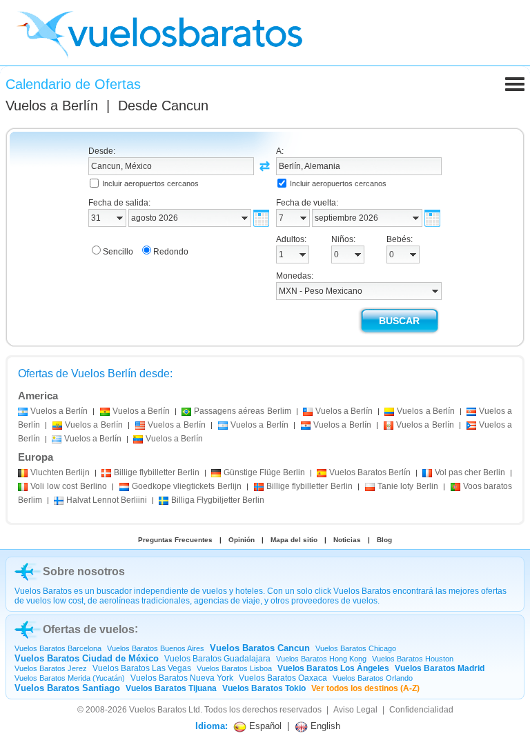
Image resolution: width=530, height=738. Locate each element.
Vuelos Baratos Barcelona (57, 648)
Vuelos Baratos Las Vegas (141, 668)
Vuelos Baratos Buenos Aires (155, 648)
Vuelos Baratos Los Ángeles (333, 668)
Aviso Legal (355, 710)
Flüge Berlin (264, 472)
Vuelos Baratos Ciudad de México (86, 658)
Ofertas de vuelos (89, 629)
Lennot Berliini (106, 500)
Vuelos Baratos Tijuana (171, 688)
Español (264, 726)
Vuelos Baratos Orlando (373, 678)
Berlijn (60, 472)
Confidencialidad (421, 710)
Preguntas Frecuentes (175, 539)
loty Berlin (407, 486)
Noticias (347, 539)
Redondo (170, 252)
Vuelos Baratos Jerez (50, 668)
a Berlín (59, 411)
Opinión (241, 539)
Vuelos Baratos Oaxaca (283, 678)
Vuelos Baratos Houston (412, 659)
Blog (384, 539)
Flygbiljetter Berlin (217, 500)
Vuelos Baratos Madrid (439, 668)
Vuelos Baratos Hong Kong (321, 659)
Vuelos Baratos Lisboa (234, 668)
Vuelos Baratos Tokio (264, 688)
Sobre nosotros (84, 571)
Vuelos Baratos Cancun (260, 648)
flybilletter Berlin (156, 472)
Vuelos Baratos (157, 710)
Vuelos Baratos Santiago (67, 688)
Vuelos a (52, 105)
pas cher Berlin (470, 472)
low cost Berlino (68, 486)
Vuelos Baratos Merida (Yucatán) (69, 678)
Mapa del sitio (294, 539)
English (324, 726)
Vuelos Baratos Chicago (355, 648)
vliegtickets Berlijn (187, 486)
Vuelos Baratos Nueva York (181, 678)
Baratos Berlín (370, 472)
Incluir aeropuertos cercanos (150, 183)
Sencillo (118, 252)
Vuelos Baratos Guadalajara (217, 659)
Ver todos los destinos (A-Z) (365, 688)
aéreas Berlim (242, 411)
